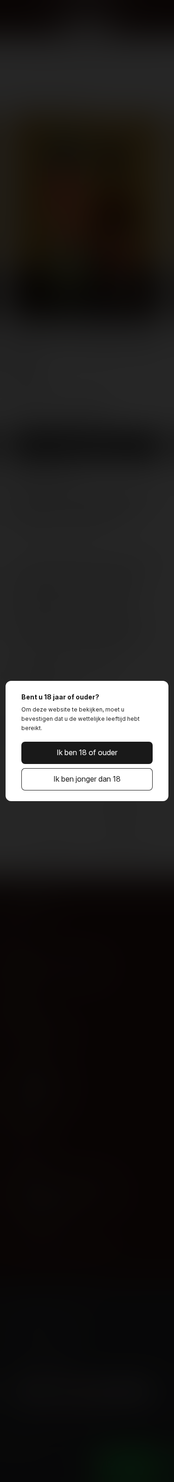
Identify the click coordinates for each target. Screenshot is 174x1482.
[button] (87, 753)
